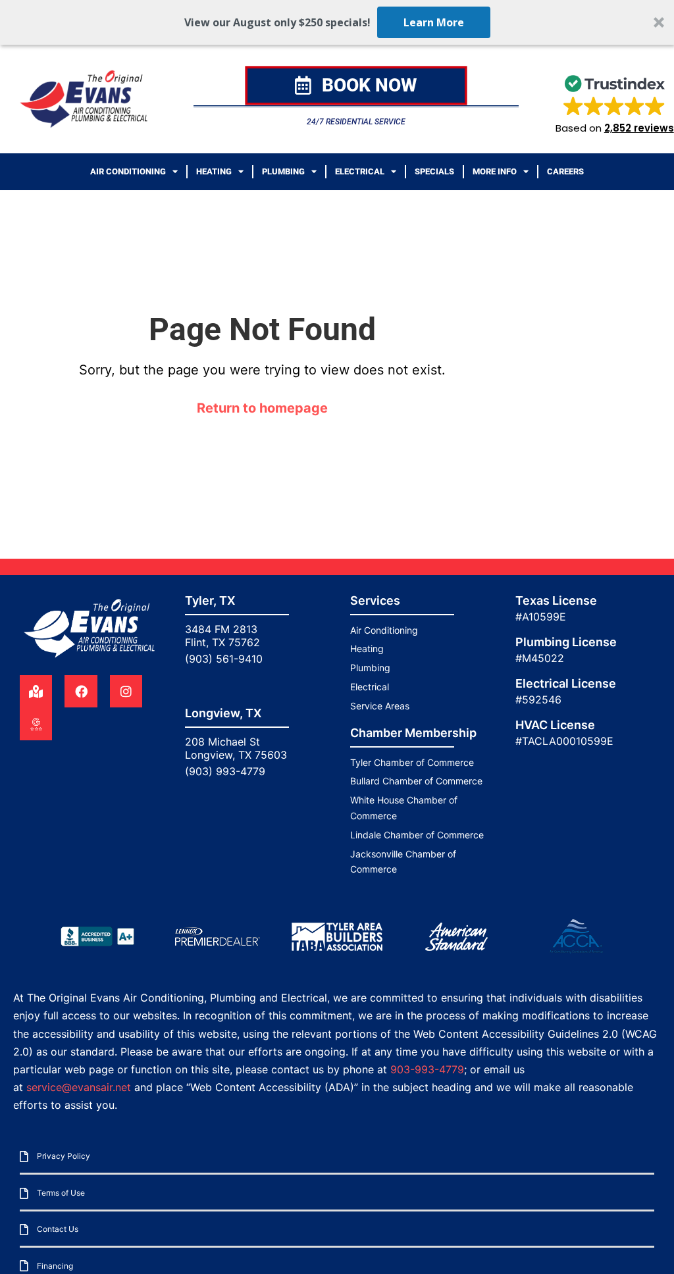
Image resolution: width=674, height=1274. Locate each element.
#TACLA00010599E (564, 741)
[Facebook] (81, 691)
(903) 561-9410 (224, 658)
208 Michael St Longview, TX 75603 (236, 748)
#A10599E (540, 616)
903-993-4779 (427, 1069)
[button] (337, 22)
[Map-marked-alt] (36, 691)
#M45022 (539, 658)
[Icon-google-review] (36, 723)
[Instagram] (126, 691)
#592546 (538, 699)
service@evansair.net (78, 1087)
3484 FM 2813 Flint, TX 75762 (222, 636)
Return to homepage (262, 408)
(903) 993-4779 (225, 771)
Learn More (433, 22)
